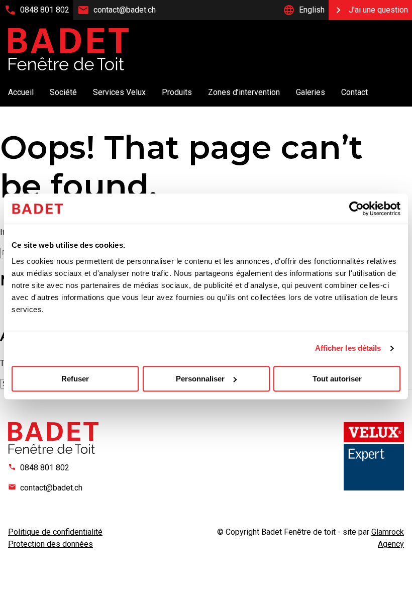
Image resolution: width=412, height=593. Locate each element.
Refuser (75, 378)
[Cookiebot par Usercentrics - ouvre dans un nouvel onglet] (356, 208)
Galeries (310, 92)
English (312, 10)
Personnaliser (200, 378)
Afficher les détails (348, 348)
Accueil (21, 92)
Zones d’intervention (244, 92)
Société (63, 92)
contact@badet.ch (124, 10)
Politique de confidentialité (55, 532)
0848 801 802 (44, 10)
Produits (177, 92)
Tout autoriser (337, 378)
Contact (354, 92)
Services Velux (119, 92)
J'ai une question (378, 10)
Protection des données (50, 544)
